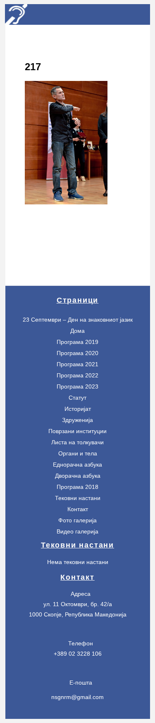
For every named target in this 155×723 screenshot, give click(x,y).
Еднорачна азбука (77, 464)
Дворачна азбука (77, 475)
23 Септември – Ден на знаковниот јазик (78, 319)
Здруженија (77, 420)
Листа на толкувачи (77, 442)
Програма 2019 (77, 342)
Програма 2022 (77, 375)
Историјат (77, 408)
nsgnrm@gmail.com (77, 697)
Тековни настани (77, 498)
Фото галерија (77, 520)
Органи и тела (77, 453)
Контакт (77, 509)
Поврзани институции (77, 431)
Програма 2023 (77, 386)
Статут (77, 397)
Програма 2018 (77, 487)
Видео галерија (77, 531)
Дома (77, 330)
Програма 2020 (77, 353)
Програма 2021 (77, 364)
